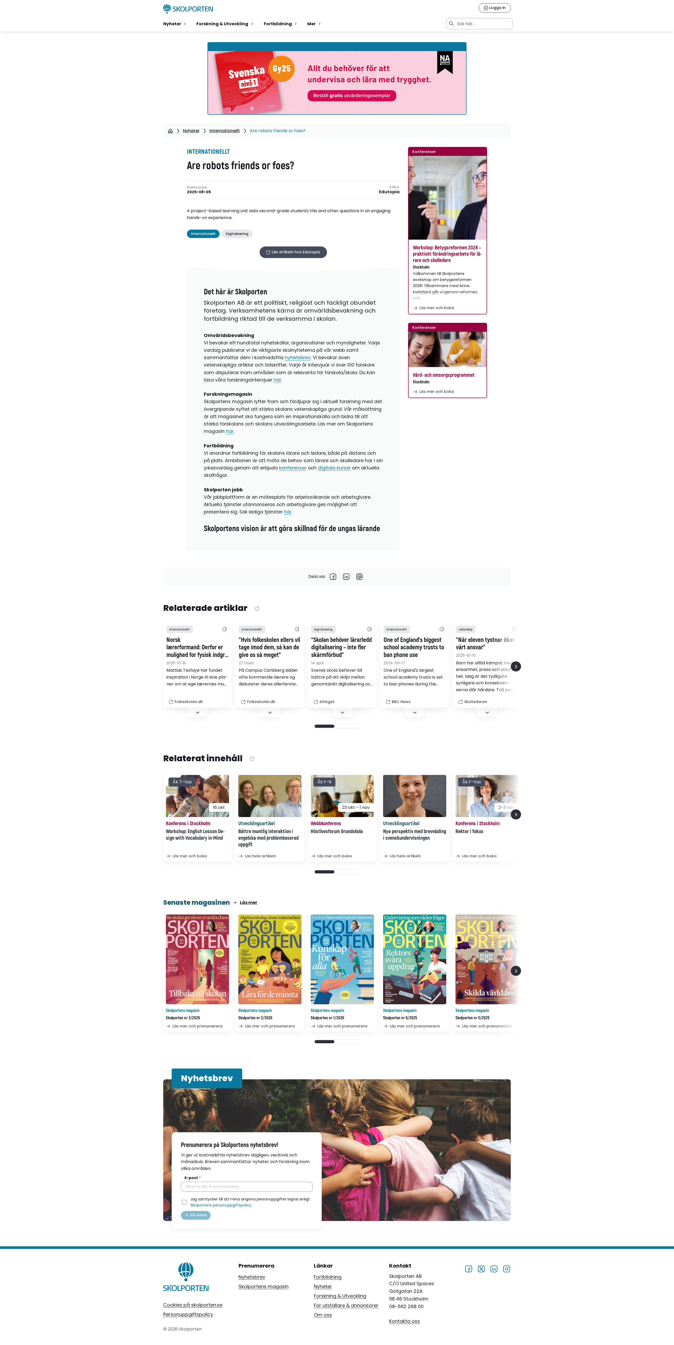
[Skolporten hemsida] (188, 9)
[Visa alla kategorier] (224, 629)
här (277, 380)
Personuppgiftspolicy (188, 1314)
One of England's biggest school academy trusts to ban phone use (414, 647)
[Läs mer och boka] (448, 198)
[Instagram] (506, 1268)
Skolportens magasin (264, 1286)
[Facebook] (333, 577)
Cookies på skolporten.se (192, 1305)
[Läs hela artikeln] (269, 796)
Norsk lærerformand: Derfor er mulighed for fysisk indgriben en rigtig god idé (197, 647)
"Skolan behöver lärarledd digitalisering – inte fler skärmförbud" (341, 647)
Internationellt (225, 131)
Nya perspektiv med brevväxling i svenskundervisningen (414, 834)
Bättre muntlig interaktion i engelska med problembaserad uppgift (268, 838)
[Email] (359, 577)
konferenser (292, 468)
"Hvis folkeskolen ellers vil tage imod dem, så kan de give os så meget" (269, 647)
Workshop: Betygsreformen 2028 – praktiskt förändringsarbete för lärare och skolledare (447, 254)
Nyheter (191, 131)
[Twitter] (481, 1268)
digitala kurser (334, 468)
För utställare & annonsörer (346, 1305)
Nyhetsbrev (252, 1277)
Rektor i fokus (469, 831)
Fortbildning (327, 1277)
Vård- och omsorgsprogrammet (444, 375)
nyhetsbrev (298, 357)
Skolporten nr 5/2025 (472, 1018)
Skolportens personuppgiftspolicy (220, 1205)
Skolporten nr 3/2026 (183, 1018)
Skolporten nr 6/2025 (400, 1018)
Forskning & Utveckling (340, 1296)
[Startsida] (170, 130)
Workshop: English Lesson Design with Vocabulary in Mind (195, 834)
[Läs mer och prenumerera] (197, 959)
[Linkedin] (346, 577)
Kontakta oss (404, 1321)
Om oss (323, 1315)
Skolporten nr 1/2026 (327, 1018)
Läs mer (248, 902)
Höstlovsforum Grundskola (337, 831)
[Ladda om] (257, 609)
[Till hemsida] (186, 1278)
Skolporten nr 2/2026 (255, 1018)
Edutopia (389, 192)
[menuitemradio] (175, 24)
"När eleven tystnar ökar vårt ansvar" (485, 643)
